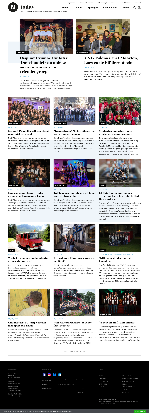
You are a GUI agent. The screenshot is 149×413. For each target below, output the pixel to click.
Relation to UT (47, 388)
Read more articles (74, 351)
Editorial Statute (119, 402)
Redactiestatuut (105, 402)
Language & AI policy (107, 404)
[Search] (139, 7)
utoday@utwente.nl (14, 383)
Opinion (78, 7)
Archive (125, 392)
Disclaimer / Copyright (107, 400)
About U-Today (124, 3)
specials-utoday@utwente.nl (17, 396)
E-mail (44, 384)
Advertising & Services (105, 3)
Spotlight (93, 7)
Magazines (71, 3)
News (65, 7)
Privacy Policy (132, 402)
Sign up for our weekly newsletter (74, 379)
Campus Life (110, 7)
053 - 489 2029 (15, 378)
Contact (138, 3)
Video (125, 7)
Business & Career (86, 3)
